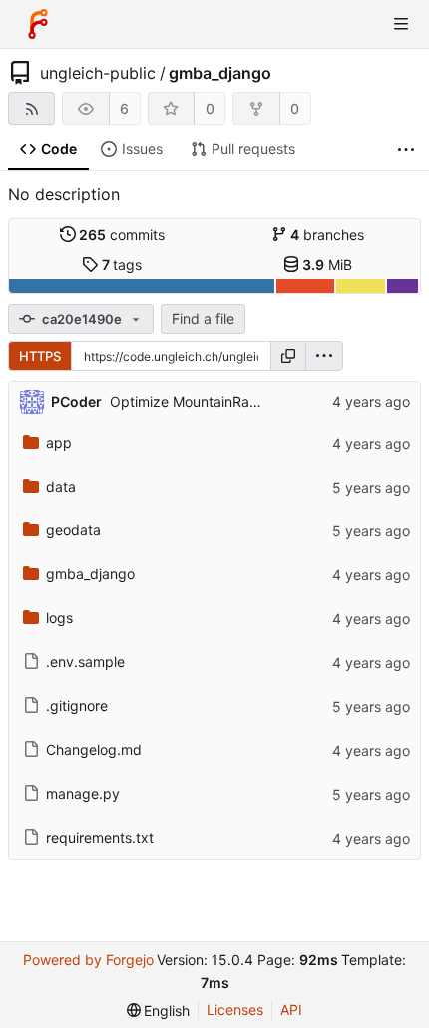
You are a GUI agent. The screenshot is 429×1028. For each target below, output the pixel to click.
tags (122, 264)
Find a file (203, 318)
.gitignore (77, 705)
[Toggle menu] (401, 24)
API (291, 1009)
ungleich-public (98, 73)
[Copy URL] (288, 356)
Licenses (235, 1009)
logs (59, 617)
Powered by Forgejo (88, 959)
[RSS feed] (31, 108)
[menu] (324, 356)
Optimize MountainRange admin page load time (265, 401)
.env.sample (85, 661)
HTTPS (40, 356)
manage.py (83, 793)
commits (122, 234)
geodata (73, 529)
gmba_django (220, 73)
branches (327, 234)
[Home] (38, 24)
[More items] (406, 149)
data (61, 486)
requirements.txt (100, 837)
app (59, 442)
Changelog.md (94, 749)
